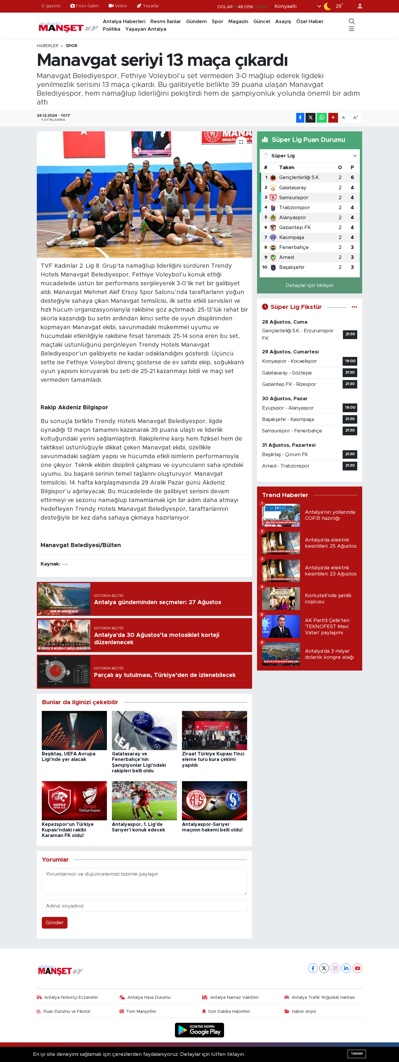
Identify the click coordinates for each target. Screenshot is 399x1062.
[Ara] (352, 21)
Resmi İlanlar (165, 21)
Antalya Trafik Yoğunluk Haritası (323, 997)
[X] (324, 968)
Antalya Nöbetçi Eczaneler (71, 997)
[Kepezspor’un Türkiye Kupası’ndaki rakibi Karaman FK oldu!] (74, 800)
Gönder (55, 922)
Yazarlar (151, 6)
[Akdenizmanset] (68, 25)
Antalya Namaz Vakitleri (234, 997)
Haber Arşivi (304, 1011)
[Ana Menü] (351, 29)
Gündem (196, 21)
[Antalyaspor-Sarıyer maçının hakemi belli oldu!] (214, 800)
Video (121, 6)
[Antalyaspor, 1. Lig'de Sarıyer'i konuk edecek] (144, 800)
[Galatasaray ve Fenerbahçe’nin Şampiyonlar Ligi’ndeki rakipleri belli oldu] (144, 730)
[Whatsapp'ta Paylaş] (322, 118)
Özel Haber (310, 21)
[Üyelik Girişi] (357, 6)
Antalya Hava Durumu (149, 997)
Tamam (357, 1053)
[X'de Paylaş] (310, 118)
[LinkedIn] (346, 968)
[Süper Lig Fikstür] (354, 307)
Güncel (261, 21)
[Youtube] (357, 968)
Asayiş (283, 21)
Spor (217, 21)
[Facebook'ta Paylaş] (300, 118)
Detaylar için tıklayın (310, 285)
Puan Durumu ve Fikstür (67, 1011)
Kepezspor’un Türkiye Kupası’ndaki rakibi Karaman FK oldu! (68, 830)
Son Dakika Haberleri (229, 1011)
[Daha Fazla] (333, 118)
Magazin (238, 21)
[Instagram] (335, 968)
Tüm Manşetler (141, 1011)
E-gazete (51, 6)
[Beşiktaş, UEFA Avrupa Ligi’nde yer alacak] (74, 730)
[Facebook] (313, 968)
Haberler (47, 46)
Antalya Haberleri (124, 21)
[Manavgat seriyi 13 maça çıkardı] (144, 194)
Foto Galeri (87, 6)
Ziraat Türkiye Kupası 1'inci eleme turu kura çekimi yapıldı (213, 759)
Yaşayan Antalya (145, 29)
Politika (111, 29)
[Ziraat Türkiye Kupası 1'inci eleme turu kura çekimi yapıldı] (214, 730)
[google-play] (199, 1029)
